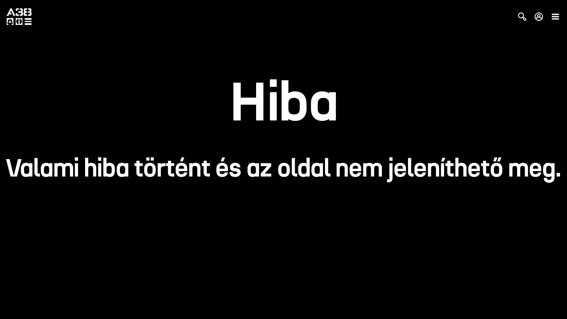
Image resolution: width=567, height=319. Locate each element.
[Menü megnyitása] (555, 17)
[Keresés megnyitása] (522, 17)
